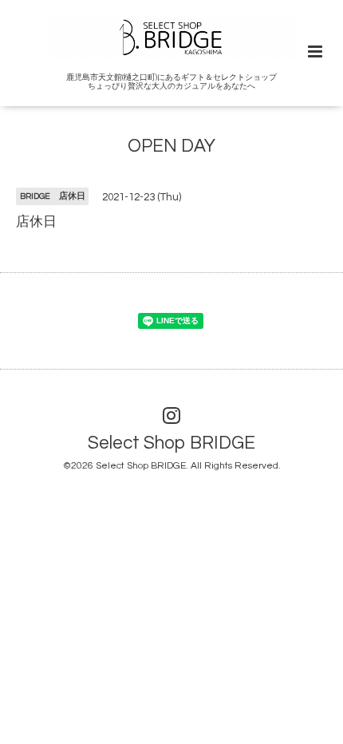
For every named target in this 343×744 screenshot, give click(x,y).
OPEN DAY (171, 146)
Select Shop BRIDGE (171, 443)
